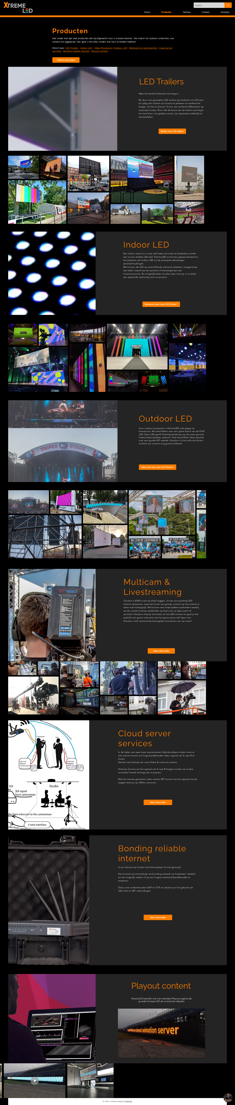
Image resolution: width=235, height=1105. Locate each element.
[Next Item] (222, 358)
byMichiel (128, 1101)
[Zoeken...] (228, 5)
